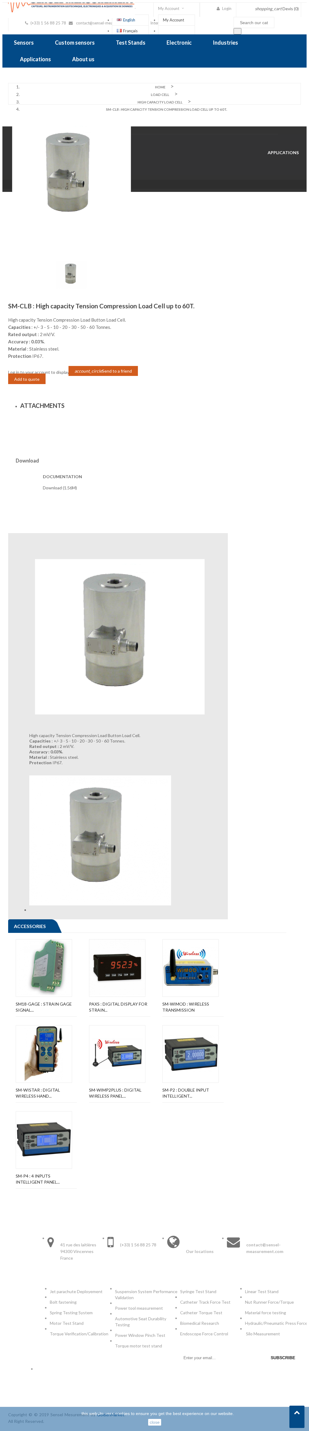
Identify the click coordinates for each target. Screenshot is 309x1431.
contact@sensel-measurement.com (107, 23)
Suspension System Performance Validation (146, 1294)
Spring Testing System (71, 1312)
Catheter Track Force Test (205, 1302)
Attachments (42, 405)
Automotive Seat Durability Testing (140, 1321)
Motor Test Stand (67, 1323)
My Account (173, 19)
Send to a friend (103, 371)
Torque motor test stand (138, 1345)
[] (237, 31)
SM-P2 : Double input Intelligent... (185, 1093)
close (155, 1422)
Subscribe (283, 1357)
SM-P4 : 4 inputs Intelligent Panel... (38, 1179)
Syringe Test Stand (198, 1291)
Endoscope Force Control (204, 1333)
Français (130, 30)
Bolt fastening (64, 1302)
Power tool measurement (139, 1308)
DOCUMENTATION (62, 476)
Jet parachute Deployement (76, 1291)
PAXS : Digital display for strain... (118, 1007)
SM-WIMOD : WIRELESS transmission (185, 1007)
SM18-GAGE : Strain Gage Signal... (44, 1007)
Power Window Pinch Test (141, 1335)
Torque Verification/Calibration (79, 1333)
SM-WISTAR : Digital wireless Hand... (38, 1093)
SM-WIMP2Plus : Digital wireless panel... (115, 1093)
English (129, 19)
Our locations (200, 1251)
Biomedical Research (199, 1323)
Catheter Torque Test (201, 1312)
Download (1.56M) (60, 487)
